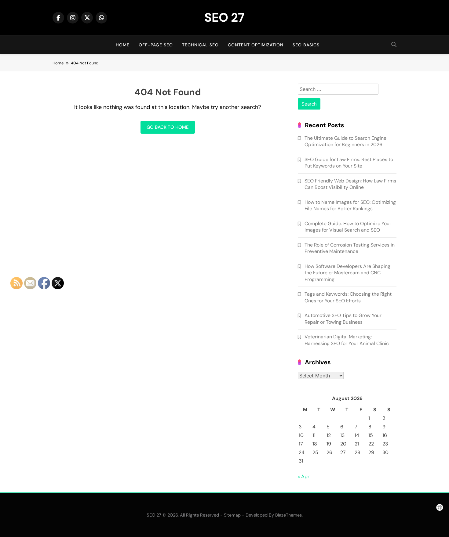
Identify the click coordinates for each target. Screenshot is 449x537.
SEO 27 (224, 17)
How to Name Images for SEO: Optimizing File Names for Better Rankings (350, 205)
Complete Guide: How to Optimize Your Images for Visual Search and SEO (348, 226)
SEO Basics (306, 45)
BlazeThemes (288, 515)
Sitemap (232, 515)
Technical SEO (200, 45)
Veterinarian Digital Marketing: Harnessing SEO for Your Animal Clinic (347, 339)
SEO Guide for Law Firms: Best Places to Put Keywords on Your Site (349, 162)
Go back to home (168, 127)
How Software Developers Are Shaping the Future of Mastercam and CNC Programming (347, 273)
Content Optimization (255, 45)
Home (123, 45)
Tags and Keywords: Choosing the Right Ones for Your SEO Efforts (348, 297)
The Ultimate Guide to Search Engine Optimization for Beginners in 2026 (345, 141)
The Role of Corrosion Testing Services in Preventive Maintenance (350, 248)
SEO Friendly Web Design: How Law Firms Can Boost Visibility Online (350, 184)
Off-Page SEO (156, 45)
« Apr (303, 476)
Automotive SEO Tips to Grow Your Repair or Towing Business (343, 318)
